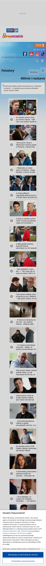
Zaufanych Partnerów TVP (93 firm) (14, 533)
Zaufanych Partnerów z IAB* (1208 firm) (15, 531)
